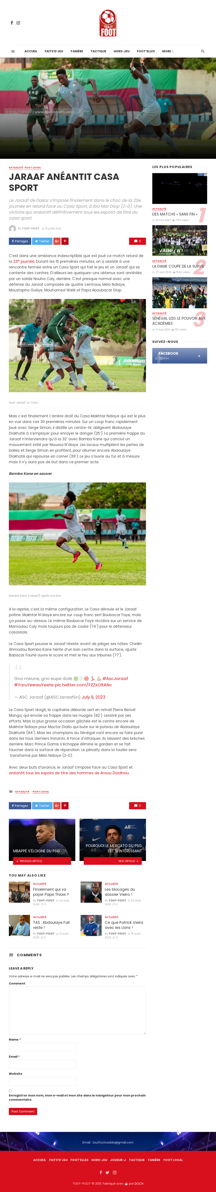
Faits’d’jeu (54, 51)
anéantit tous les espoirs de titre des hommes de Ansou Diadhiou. (70, 773)
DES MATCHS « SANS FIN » (174, 214)
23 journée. (24, 261)
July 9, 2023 (93, 697)
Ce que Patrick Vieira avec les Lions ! (124, 925)
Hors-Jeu (122, 51)
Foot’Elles (146, 51)
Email (14, 1057)
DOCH (139, 1183)
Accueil (30, 51)
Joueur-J (118, 1160)
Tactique (98, 51)
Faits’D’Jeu (58, 1160)
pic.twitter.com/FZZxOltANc (83, 685)
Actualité (16, 167)
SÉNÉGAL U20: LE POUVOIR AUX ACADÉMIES (179, 321)
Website (15, 1074)
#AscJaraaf (115, 679)
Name (15, 1039)
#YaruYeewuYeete (34, 685)
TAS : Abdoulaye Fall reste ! (51, 925)
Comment (17, 983)
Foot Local (33, 167)
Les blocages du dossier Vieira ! (120, 892)
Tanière (76, 51)
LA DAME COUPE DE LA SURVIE (178, 266)
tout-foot (30, 228)
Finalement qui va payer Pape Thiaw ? (51, 892)
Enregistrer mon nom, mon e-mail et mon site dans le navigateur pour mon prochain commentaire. (77, 1097)
